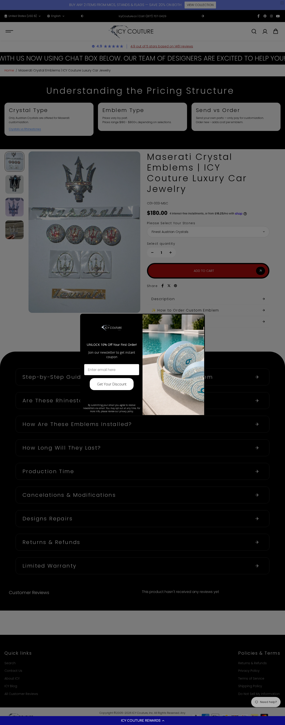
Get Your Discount (111, 384)
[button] (142, 720)
